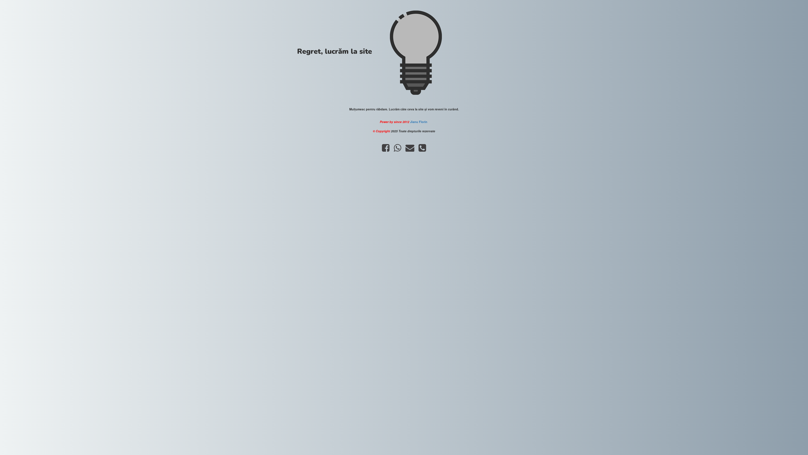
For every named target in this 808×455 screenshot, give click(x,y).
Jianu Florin (419, 122)
